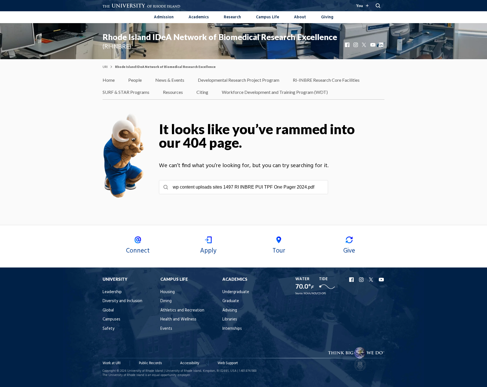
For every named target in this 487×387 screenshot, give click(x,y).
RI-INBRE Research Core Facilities (326, 80)
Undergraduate (235, 292)
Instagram (356, 45)
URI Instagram (362, 279)
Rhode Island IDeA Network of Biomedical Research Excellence (220, 37)
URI (105, 66)
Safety (108, 329)
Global (108, 310)
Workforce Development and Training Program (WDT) (275, 92)
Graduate (230, 301)
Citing (202, 92)
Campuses (111, 319)
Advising (229, 310)
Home (109, 80)
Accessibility (189, 363)
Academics (199, 17)
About (300, 17)
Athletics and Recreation (182, 310)
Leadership (112, 292)
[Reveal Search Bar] (377, 5)
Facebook (348, 45)
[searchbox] (243, 187)
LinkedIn (381, 45)
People (135, 80)
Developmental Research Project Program (238, 80)
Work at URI (112, 363)
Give (349, 251)
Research (232, 17)
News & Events (169, 80)
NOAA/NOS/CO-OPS (315, 293)
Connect (138, 251)
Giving (327, 17)
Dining (166, 301)
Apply (208, 251)
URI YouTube (381, 279)
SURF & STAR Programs (126, 92)
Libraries (229, 319)
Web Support (228, 363)
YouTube (373, 45)
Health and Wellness (178, 319)
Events (166, 329)
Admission (164, 17)
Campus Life (267, 17)
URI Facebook (352, 279)
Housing (167, 292)
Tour (279, 251)
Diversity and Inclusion (122, 301)
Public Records (150, 363)
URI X (372, 279)
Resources (173, 92)
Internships (232, 329)
